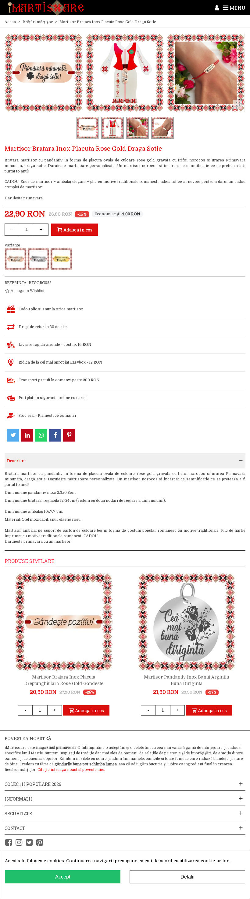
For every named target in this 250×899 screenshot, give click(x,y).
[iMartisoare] (46, 8)
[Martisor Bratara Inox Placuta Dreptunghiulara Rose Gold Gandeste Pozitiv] (63, 622)
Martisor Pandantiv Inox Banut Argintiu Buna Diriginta (186, 680)
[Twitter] (29, 843)
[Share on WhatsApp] (41, 435)
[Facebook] (8, 843)
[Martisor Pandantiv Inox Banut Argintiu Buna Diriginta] (186, 622)
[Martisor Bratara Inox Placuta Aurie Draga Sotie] (61, 259)
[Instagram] (19, 843)
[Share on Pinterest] (69, 435)
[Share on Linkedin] (27, 435)
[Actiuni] (217, 7)
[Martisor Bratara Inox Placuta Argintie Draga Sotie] (38, 259)
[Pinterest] (40, 843)
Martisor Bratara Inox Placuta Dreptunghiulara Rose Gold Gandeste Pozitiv (63, 683)
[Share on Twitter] (13, 435)
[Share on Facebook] (55, 435)
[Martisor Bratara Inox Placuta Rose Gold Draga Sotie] (16, 259)
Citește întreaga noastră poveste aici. (71, 770)
